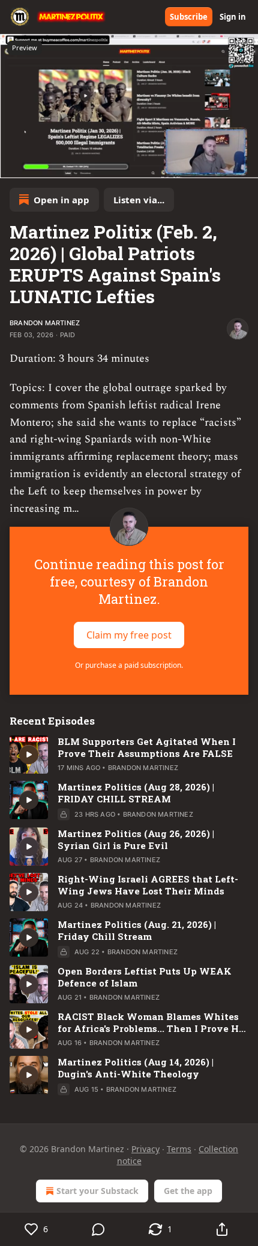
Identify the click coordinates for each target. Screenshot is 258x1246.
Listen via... (138, 200)
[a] (28, 754)
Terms (179, 1149)
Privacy (145, 1149)
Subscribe (189, 16)
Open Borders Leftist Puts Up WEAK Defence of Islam (145, 977)
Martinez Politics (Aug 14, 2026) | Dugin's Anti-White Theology (136, 1068)
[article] (129, 754)
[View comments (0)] (98, 1229)
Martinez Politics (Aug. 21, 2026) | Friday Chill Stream (137, 930)
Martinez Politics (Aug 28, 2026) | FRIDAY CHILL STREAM (136, 793)
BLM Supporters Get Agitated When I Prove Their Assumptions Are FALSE (147, 747)
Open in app (61, 200)
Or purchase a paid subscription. (129, 665)
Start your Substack (97, 1190)
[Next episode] (39, 165)
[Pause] (13, 165)
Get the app (188, 1190)
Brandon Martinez (45, 323)
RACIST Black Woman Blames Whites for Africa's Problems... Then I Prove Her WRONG (153, 1022)
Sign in (233, 16)
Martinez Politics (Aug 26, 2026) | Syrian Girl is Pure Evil (136, 839)
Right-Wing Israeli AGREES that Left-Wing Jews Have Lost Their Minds (148, 885)
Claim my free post (129, 635)
